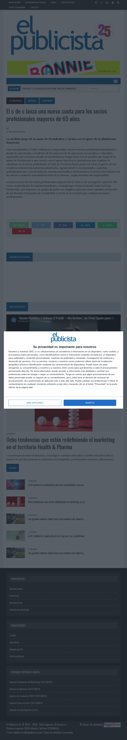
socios (37, 351)
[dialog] (63, 370)
